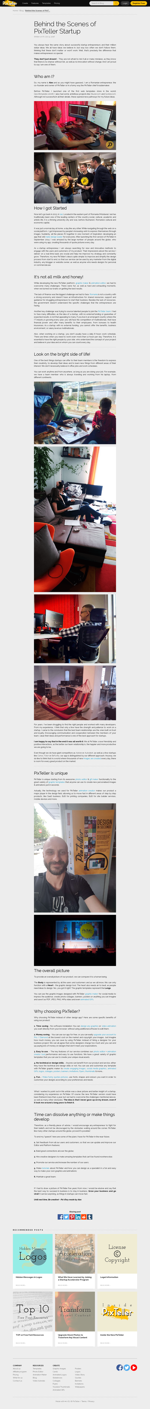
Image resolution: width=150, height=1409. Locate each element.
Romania (94, 294)
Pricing (16, 1375)
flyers (81, 1071)
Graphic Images (59, 1369)
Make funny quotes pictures (55, 1077)
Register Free (139, 3)
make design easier (54, 237)
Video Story (80, 1375)
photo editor (81, 779)
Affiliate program (20, 1372)
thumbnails (90, 1071)
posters (57, 1071)
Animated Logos (59, 1375)
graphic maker (82, 283)
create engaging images (75, 1068)
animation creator (87, 790)
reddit (83, 1217)
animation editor (98, 283)
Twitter (66, 1217)
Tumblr (89, 1217)
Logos (77, 1372)
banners (65, 1071)
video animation (109, 1026)
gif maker (94, 779)
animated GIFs (87, 999)
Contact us (17, 1381)
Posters (78, 1369)
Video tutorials (39, 1381)
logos (41, 1071)
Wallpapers (80, 1387)
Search (116, 3)
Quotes (78, 1378)
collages (49, 1071)
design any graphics (90, 1026)
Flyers (55, 1384)
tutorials (45, 1168)
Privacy (91, 1401)
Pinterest (72, 1217)
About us (16, 1369)
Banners (78, 1381)
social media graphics (96, 1068)
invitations (73, 1071)
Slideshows (57, 1378)
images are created (92, 758)
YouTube (134, 1367)
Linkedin (78, 1217)
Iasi (61, 214)
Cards (55, 1372)
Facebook (60, 1217)
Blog (35, 1378)
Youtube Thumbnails (61, 1387)
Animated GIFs (58, 1390)
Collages (56, 1381)
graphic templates (57, 782)
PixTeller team (104, 311)
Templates (37, 1369)
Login (125, 3)
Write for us (17, 1378)
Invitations (79, 1384)
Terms (84, 1401)
